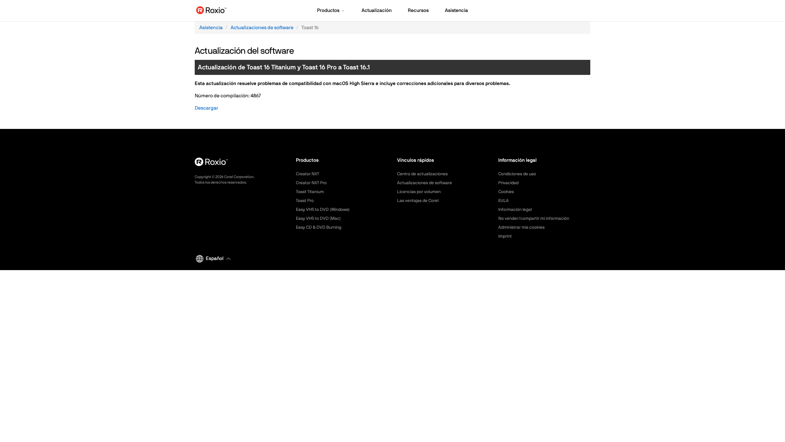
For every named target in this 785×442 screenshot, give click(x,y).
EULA (503, 201)
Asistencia (211, 27)
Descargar (206, 108)
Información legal (515, 209)
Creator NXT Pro (311, 183)
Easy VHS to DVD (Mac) (318, 218)
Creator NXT (307, 174)
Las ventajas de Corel (417, 201)
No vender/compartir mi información (533, 218)
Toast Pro (305, 201)
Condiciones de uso (517, 174)
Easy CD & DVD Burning (318, 227)
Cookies (506, 192)
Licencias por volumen (419, 192)
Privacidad (508, 183)
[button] (331, 11)
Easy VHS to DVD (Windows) (323, 209)
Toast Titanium (310, 192)
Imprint (505, 236)
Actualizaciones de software (262, 27)
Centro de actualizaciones (422, 174)
